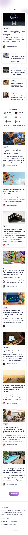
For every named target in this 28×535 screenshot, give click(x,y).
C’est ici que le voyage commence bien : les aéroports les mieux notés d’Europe (18, 59)
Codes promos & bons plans (9, 521)
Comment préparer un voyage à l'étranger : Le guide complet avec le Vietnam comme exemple (14, 388)
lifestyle (13, 93)
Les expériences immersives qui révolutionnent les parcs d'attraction (14, 191)
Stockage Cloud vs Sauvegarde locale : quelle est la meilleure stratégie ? (14, 33)
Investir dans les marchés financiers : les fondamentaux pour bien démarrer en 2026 (13, 312)
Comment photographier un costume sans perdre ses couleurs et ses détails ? (12, 152)
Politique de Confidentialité (8, 524)
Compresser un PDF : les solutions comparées (11, 351)
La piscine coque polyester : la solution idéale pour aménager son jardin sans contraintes (13, 470)
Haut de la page (15, 530)
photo (5, 147)
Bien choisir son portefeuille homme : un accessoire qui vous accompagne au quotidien (14, 231)
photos (19, 121)
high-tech (6, 28)
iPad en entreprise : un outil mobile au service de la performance (18, 72)
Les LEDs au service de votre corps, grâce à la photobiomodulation (18, 97)
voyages (14, 53)
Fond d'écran (5, 518)
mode (9, 121)
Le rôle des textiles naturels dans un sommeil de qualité (17, 85)
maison (13, 80)
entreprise (7, 125)
